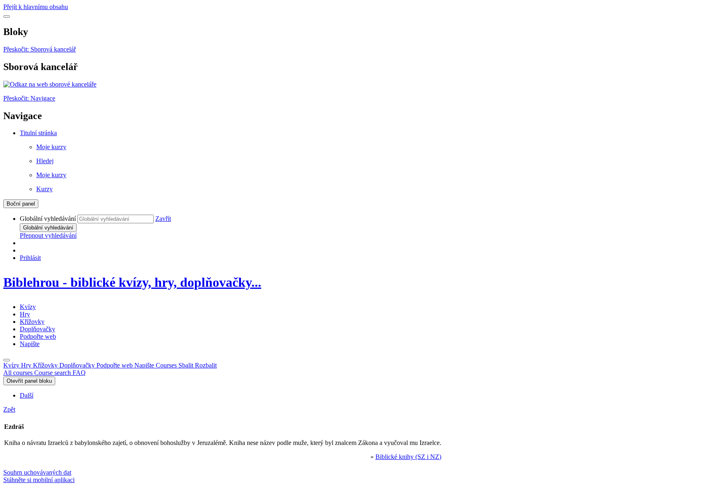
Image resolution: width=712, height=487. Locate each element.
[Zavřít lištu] (6, 360)
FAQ (79, 372)
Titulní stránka (38, 132)
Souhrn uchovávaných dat (37, 472)
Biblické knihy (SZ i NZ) (408, 456)
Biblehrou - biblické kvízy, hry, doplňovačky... (132, 282)
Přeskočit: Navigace (29, 98)
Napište (30, 343)
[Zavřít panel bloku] (6, 16)
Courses (186, 365)
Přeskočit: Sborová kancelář (39, 49)
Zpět (9, 409)
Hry (25, 314)
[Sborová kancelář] (49, 84)
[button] (163, 218)
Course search (53, 372)
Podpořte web (38, 336)
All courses (18, 372)
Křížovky (32, 321)
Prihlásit (30, 257)
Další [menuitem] (26, 395)
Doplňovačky (37, 328)
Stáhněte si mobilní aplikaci (39, 479)
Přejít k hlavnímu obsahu (35, 6)
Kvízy (28, 306)
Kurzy (44, 188)
